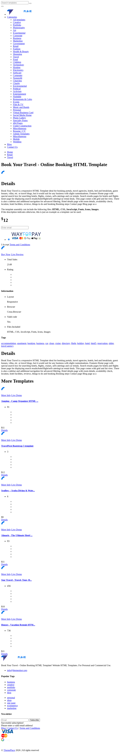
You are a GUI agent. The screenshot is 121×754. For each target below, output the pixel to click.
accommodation (8, 343)
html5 (93, 343)
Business (17, 38)
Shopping (17, 54)
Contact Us (12, 147)
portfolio (11, 687)
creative (10, 684)
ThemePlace (9, 750)
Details (4, 430)
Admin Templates (21, 133)
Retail (15, 46)
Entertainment (19, 94)
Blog (9, 144)
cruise (58, 343)
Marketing (18, 41)
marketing (11, 708)
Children (17, 62)
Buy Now (5, 254)
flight (73, 343)
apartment (21, 343)
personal (11, 697)
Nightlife (17, 96)
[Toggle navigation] (2, 6)
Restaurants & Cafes (22, 99)
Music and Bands (21, 107)
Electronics (18, 70)
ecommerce (12, 705)
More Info (6, 395)
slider (111, 343)
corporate (11, 690)
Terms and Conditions (20, 244)
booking (31, 343)
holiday (80, 343)
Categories (12, 17)
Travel (16, 57)
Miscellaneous (19, 128)
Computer (17, 75)
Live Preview (17, 254)
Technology (18, 65)
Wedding (17, 141)
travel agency (7, 346)
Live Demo (16, 395)
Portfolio (17, 25)
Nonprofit (17, 78)
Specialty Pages (20, 120)
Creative (17, 22)
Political (17, 88)
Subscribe (34, 720)
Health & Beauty (21, 51)
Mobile (16, 139)
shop (9, 700)
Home (10, 152)
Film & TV (18, 104)
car (46, 343)
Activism (17, 91)
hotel (87, 343)
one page (11, 703)
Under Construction (22, 126)
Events (16, 102)
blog (9, 692)
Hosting (16, 67)
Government (19, 43)
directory (66, 343)
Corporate (17, 35)
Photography (19, 27)
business (40, 343)
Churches (17, 80)
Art (14, 30)
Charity (16, 83)
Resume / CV (19, 131)
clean (51, 343)
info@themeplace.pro (17, 670)
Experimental (19, 33)
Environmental (20, 86)
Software (17, 72)
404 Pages (18, 123)
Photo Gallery (19, 118)
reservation (102, 343)
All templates (19, 19)
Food (15, 59)
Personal (17, 110)
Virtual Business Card (23, 112)
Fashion (16, 49)
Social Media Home (22, 115)
